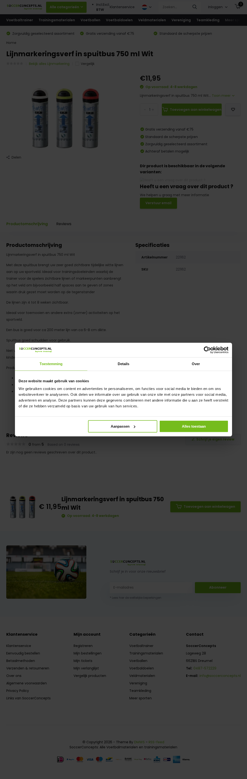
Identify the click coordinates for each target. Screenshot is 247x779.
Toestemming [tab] (51, 364)
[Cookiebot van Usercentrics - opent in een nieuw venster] (207, 350)
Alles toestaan (194, 426)
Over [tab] (196, 364)
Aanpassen (120, 426)
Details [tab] (124, 364)
